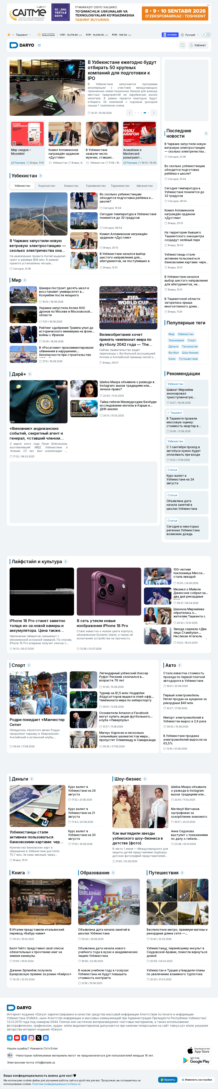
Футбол (173, 352)
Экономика (176, 340)
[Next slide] (153, 112)
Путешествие (188, 358)
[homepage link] (22, 45)
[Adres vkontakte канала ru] (46, 1038)
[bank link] (46, 35)
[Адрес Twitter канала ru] (38, 1038)
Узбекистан (185, 334)
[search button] (182, 45)
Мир (171, 334)
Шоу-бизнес (190, 352)
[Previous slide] (129, 112)
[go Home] (19, 1008)
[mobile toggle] (39, 45)
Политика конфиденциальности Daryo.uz (56, 1083)
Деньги (173, 346)
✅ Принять (168, 1079)
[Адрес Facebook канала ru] (24, 1038)
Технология (190, 346)
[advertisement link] (170, 34)
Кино (171, 358)
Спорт (191, 340)
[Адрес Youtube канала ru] (17, 1038)
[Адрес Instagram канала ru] (31, 1038)
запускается (127, 84)
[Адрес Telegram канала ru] (10, 1038)
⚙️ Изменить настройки (196, 1079)
